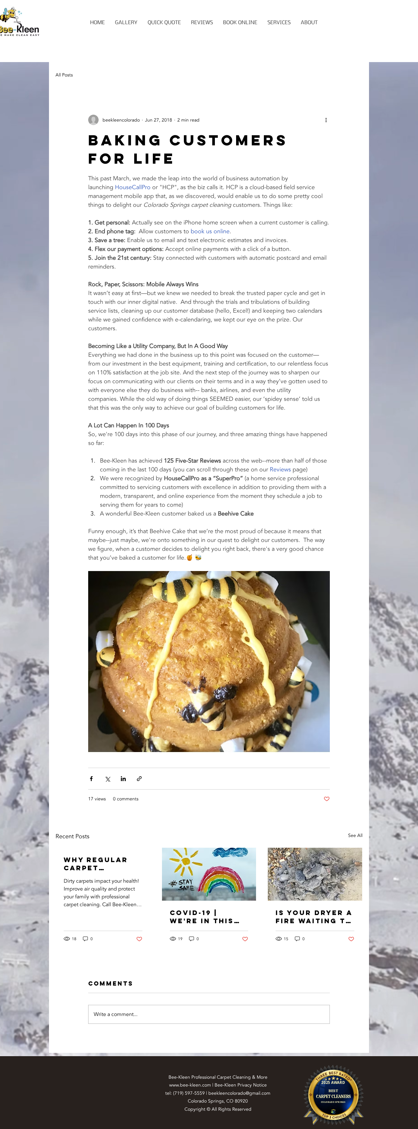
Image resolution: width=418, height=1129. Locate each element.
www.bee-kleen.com (190, 1085)
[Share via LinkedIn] (123, 779)
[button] (279, 22)
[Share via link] (139, 779)
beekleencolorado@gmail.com (239, 1093)
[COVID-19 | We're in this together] (209, 874)
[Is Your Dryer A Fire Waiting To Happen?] (315, 874)
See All (355, 835)
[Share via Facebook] (91, 779)
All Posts (64, 75)
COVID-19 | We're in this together (202, 916)
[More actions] (326, 120)
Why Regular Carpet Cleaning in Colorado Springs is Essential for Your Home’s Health (98, 864)
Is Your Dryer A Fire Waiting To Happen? (314, 916)
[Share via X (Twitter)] (107, 779)
